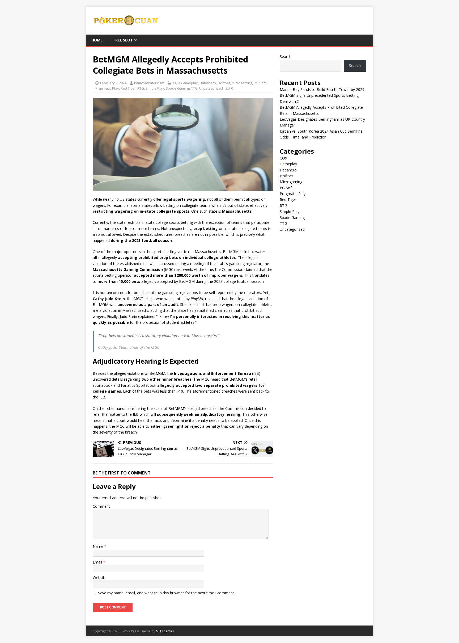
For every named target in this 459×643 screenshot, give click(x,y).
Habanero (207, 83)
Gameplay (189, 83)
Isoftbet (224, 83)
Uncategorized (211, 88)
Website (100, 577)
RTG (140, 88)
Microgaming (242, 83)
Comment (101, 506)
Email (98, 562)
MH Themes (165, 631)
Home (97, 40)
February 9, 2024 (113, 83)
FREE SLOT (123, 40)
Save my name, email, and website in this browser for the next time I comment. (166, 592)
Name (98, 546)
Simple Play (155, 88)
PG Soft (260, 83)
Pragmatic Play (107, 88)
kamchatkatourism (149, 83)
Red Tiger (128, 88)
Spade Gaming (178, 88)
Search (285, 56)
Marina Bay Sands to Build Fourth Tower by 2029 (322, 89)
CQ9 (176, 83)
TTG (194, 88)
